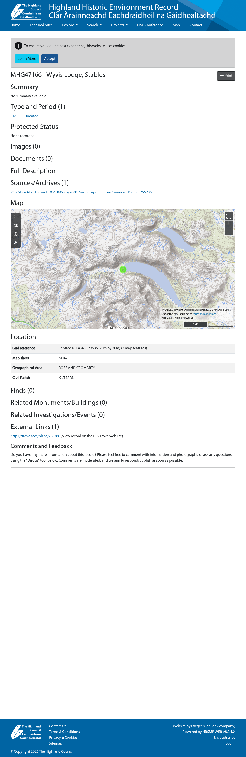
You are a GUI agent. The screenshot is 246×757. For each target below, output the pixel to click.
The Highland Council (56, 752)
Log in (230, 743)
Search (93, 25)
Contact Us (57, 726)
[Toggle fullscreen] (229, 216)
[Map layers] (15, 217)
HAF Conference (150, 25)
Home (15, 25)
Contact (196, 25)
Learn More (27, 59)
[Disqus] (123, 532)
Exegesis (198, 726)
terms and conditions (204, 314)
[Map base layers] (15, 226)
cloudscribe (226, 738)
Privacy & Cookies (63, 738)
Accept (49, 59)
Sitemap (55, 743)
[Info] (15, 234)
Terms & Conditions (64, 732)
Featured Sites (41, 25)
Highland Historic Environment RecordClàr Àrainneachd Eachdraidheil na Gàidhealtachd (132, 12)
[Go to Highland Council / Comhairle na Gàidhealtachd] (26, 9)
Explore (68, 25)
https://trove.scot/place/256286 (35, 436)
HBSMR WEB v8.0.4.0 (219, 732)
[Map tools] (15, 243)
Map (176, 25)
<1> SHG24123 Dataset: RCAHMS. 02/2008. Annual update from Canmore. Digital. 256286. (81, 192)
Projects (118, 25)
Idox (214, 726)
